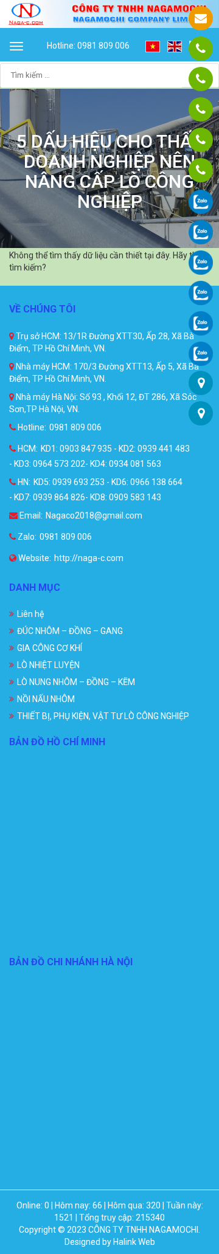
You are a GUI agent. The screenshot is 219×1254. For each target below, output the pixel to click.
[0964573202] (201, 109)
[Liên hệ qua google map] (201, 383)
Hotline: (31, 427)
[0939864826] (201, 170)
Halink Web (134, 1242)
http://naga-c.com (88, 558)
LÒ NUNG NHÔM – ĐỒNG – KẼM (76, 682)
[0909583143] (201, 140)
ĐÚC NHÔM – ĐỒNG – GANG (70, 631)
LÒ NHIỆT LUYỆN (48, 665)
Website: (33, 558)
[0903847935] (201, 79)
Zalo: (26, 537)
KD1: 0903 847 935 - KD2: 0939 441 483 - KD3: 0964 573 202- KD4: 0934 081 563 (99, 456)
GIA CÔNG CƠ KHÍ (49, 648)
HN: (23, 482)
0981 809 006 (75, 427)
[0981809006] (201, 48)
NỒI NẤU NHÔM (46, 699)
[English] (175, 45)
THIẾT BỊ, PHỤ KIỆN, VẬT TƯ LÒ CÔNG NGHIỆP (103, 716)
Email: (30, 515)
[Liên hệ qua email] (201, 18)
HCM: (27, 448)
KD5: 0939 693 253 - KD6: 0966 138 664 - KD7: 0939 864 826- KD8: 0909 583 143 (95, 489)
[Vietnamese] (153, 45)
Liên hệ (30, 614)
